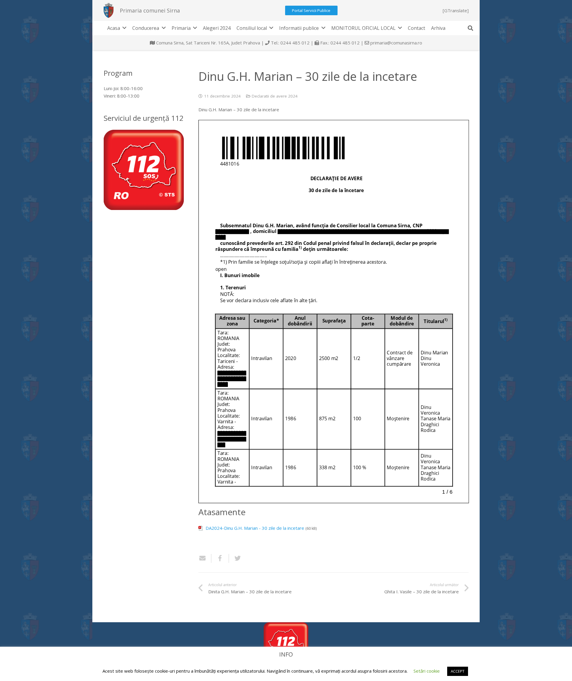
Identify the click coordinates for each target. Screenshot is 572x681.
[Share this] (220, 558)
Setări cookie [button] (427, 671)
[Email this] (205, 558)
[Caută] (470, 28)
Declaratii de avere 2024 (275, 96)
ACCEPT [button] (457, 671)
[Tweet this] (235, 558)
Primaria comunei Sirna (150, 10)
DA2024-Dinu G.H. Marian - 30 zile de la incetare (255, 528)
